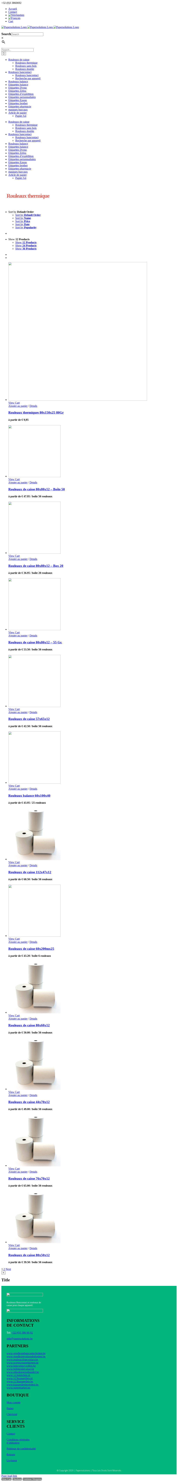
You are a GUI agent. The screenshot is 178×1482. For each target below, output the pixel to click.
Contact (11, 1433)
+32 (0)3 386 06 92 (22, 1332)
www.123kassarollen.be (20, 1381)
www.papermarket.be (19, 1387)
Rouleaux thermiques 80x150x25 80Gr (36, 412)
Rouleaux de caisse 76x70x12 (29, 1178)
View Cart (6, 1479)
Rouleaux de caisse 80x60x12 (29, 1025)
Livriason (12, 1460)
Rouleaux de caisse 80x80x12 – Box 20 (35, 566)
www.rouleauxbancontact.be (23, 1359)
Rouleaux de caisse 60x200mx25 (31, 949)
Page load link (9, 1475)
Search (6, 34)
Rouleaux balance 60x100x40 (29, 795)
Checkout (12, 1414)
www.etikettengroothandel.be (23, 1372)
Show (26, 242)
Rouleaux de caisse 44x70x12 (29, 1102)
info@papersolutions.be (20, 1338)
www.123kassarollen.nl (20, 1378)
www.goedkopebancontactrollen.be (26, 1353)
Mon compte (14, 1402)
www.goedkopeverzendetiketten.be (26, 1356)
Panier (10, 1408)
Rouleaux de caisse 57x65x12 (29, 719)
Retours (11, 1454)
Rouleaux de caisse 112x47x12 (29, 872)
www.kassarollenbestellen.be (23, 1384)
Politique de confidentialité (21, 1448)
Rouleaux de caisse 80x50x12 (29, 1255)
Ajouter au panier (17, 405)
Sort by (28, 214)
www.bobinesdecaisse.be (20, 1368)
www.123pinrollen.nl (19, 1375)
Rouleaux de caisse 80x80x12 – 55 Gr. (35, 642)
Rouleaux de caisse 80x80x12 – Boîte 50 (36, 489)
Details (33, 405)
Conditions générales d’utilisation (18, 1441)
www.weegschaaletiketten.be (23, 1362)
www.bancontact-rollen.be (21, 1365)
